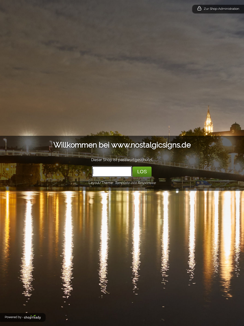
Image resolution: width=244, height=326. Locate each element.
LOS (142, 171)
